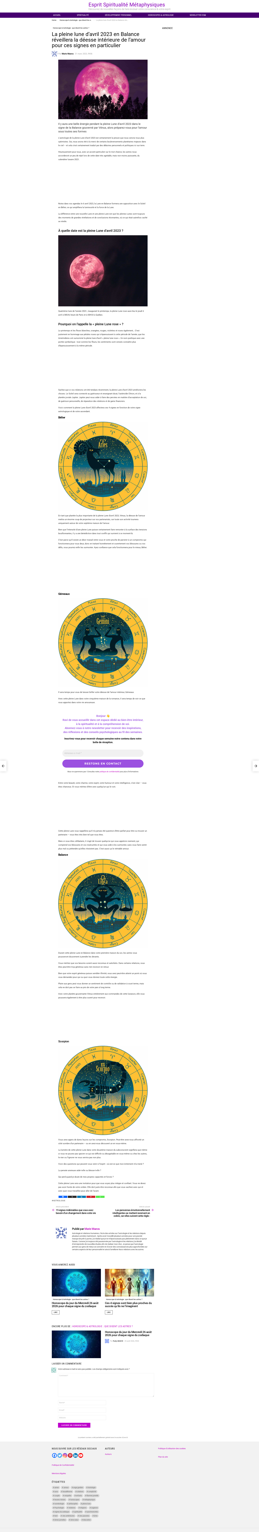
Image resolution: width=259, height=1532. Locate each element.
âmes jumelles (60, 1520)
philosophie (73, 1504)
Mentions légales (59, 1473)
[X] (72, 1197)
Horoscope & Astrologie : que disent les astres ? (71, 1299)
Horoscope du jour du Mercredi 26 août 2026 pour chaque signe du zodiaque (75, 1304)
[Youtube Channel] (80, 1455)
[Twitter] (59, 1455)
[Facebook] (63, 1197)
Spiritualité (83, 15)
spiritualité (78, 1512)
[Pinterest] (90, 1197)
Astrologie (59, 1201)
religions (83, 1508)
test (55, 1516)
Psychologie (59, 1508)
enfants (79, 1496)
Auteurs (108, 1454)
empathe (67, 1496)
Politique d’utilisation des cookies (172, 1448)
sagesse (94, 1508)
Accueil (57, 15)
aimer (56, 1487)
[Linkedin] (81, 1197)
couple (57, 1496)
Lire (55, 1312)
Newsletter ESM (198, 15)
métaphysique (89, 1500)
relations (72, 1508)
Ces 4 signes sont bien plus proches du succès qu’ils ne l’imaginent (128, 1304)
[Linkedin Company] (75, 1455)
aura (56, 1492)
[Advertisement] (103, 183)
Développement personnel (118, 15)
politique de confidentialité (109, 772)
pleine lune (86, 1504)
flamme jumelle (92, 1496)
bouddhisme (67, 1492)
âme (95, 1516)
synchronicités (92, 1512)
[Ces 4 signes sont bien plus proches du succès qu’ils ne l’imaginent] (129, 1282)
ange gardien (78, 1487)
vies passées (84, 1516)
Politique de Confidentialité (63, 1465)
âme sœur (74, 1520)
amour (66, 1487)
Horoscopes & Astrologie (161, 15)
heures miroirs (59, 1500)
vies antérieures (68, 1516)
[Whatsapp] (100, 1197)
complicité (92, 1492)
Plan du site (163, 1457)
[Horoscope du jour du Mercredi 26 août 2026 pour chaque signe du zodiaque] (76, 1282)
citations (80, 1492)
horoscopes (74, 1500)
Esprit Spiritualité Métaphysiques (126, 5)
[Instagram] (65, 1455)
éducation (87, 1520)
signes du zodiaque (61, 1512)
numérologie (59, 1504)
